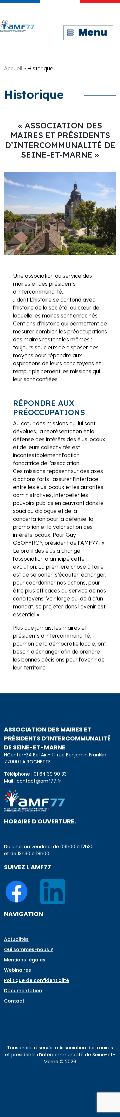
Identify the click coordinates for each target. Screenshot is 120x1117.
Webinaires (17, 970)
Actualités (16, 939)
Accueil (13, 68)
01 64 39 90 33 (50, 774)
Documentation (23, 990)
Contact (14, 1001)
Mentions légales (24, 959)
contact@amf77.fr (39, 781)
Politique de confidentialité (36, 980)
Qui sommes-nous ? (28, 949)
